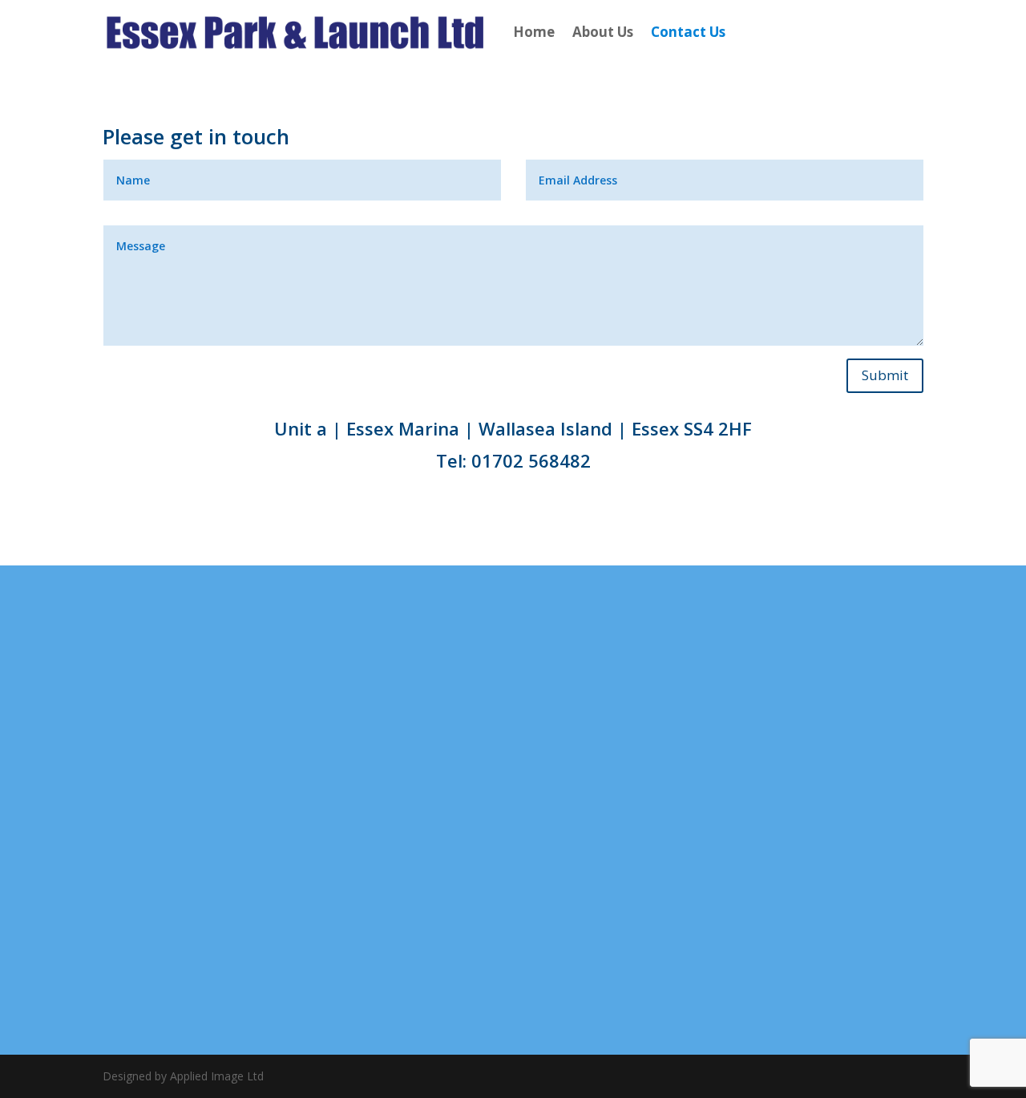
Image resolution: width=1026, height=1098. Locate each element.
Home (534, 31)
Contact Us (688, 31)
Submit (885, 375)
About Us (602, 31)
